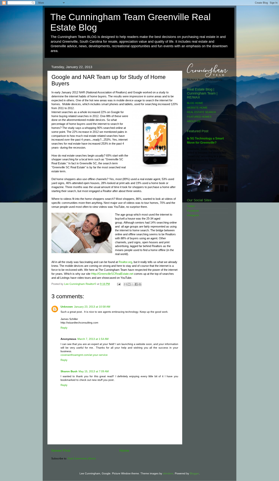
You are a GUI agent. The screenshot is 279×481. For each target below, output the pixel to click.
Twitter (191, 206)
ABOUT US (193, 121)
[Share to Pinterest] (140, 284)
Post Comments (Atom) (82, 458)
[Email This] (125, 284)
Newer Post (60, 451)
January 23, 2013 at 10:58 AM (92, 306)
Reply (64, 327)
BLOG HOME (195, 103)
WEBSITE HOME (197, 107)
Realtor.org (125, 262)
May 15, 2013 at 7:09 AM (94, 371)
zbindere (168, 473)
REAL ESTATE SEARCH (201, 112)
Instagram (193, 215)
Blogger (194, 473)
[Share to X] (133, 284)
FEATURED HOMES (199, 116)
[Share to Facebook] (136, 284)
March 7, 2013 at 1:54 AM (93, 339)
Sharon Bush (69, 371)
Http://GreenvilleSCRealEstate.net (112, 273)
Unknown (67, 306)
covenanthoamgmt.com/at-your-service (84, 354)
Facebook (193, 210)
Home (124, 451)
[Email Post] (118, 284)
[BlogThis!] (129, 284)
